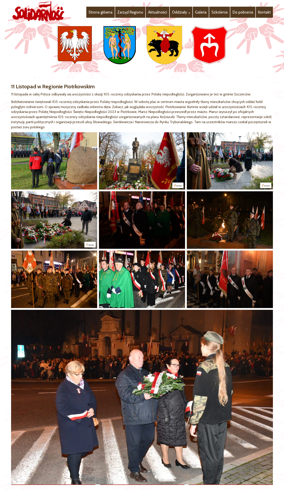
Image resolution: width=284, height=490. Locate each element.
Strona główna (100, 12)
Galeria (201, 12)
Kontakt (264, 12)
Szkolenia (219, 12)
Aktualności (157, 12)
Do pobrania (243, 12)
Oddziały (180, 12)
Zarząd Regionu (130, 12)
